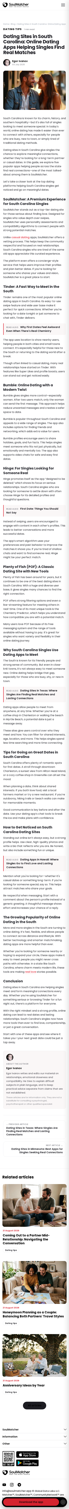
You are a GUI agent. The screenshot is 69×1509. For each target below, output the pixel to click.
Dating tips (12, 29)
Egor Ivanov (20, 61)
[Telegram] (19, 1485)
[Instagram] (12, 1485)
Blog (13, 24)
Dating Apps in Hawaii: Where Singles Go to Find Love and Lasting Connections (32, 863)
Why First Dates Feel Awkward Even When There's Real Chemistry (33, 329)
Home (6, 24)
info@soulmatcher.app (16, 1491)
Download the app (31, 1502)
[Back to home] (16, 1472)
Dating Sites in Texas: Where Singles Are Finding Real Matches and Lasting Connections (31, 694)
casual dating (20, 237)
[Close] (63, 1502)
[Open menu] (63, 5)
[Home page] (16, 5)
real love (30, 972)
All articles (34, 1405)
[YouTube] (4, 1485)
